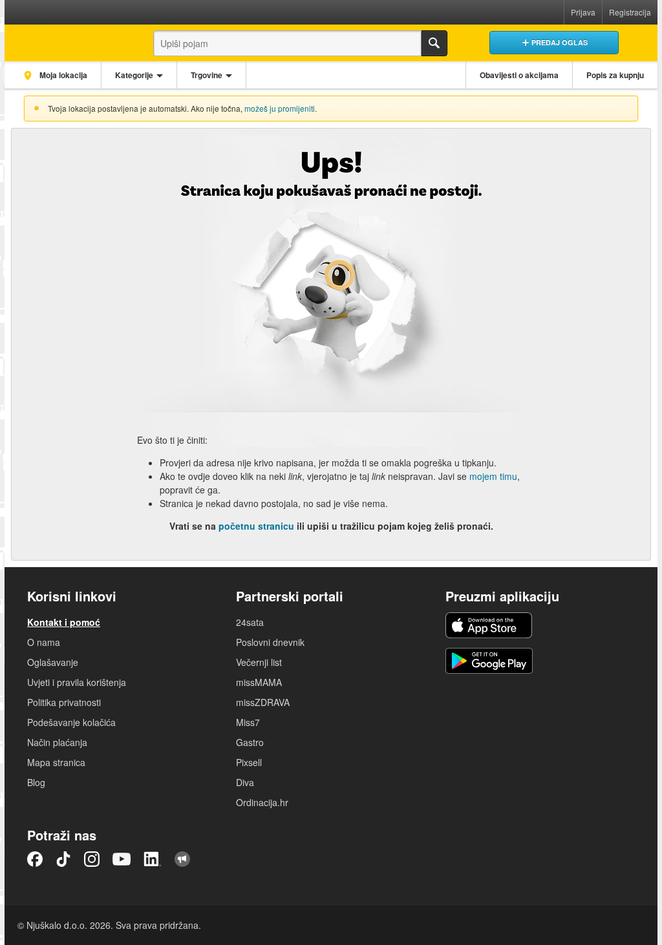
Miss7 (248, 722)
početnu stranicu (256, 525)
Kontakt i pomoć (63, 622)
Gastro (250, 742)
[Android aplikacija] (489, 661)
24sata (250, 622)
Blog (36, 782)
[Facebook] (35, 859)
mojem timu (493, 476)
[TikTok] (63, 859)
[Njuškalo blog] (182, 859)
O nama (43, 642)
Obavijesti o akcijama (519, 75)
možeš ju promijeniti (279, 108)
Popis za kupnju (615, 75)
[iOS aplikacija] (488, 625)
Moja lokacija (62, 75)
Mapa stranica (56, 762)
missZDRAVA (263, 702)
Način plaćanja (57, 742)
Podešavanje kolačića (71, 722)
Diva (245, 782)
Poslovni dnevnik (270, 642)
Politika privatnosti (64, 702)
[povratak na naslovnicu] (67, 39)
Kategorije (134, 75)
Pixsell (249, 762)
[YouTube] (121, 859)
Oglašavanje (52, 662)
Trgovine (206, 75)
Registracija (630, 11)
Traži (434, 43)
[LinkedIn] (153, 859)
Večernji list (259, 662)
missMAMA (259, 682)
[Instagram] (92, 859)
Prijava (583, 11)
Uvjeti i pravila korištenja (76, 682)
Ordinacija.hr (262, 802)
